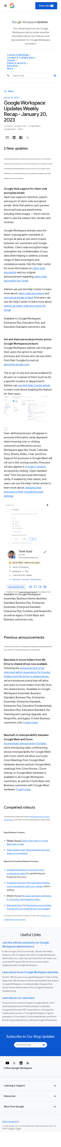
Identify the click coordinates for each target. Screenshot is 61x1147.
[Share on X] (27, 137)
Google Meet (35, 126)
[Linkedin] (21, 1063)
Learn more (31, 722)
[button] (30, 1086)
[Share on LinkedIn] (14, 137)
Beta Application (15, 905)
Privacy (12, 1129)
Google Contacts (35, 466)
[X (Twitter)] (14, 1063)
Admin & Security (17, 63)
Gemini (12, 60)
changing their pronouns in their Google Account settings (23, 492)
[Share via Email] (7, 137)
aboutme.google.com (16, 364)
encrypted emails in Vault (18, 297)
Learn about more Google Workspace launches (30, 972)
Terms (18, 1129)
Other (20, 129)
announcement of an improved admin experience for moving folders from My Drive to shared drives (27, 672)
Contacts (8, 126)
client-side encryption (31, 293)
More (11, 68)
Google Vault (10, 129)
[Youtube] (7, 1063)
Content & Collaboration (21, 57)
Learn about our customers (18, 998)
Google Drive (20, 126)
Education (13, 66)
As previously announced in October (25, 743)
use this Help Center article (34, 385)
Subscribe (46, 5)
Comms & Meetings (19, 55)
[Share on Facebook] (20, 137)
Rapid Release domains (36, 817)
